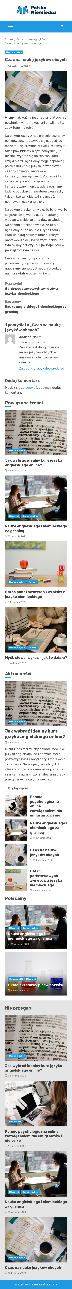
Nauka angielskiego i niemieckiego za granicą (36, 307)
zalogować (29, 388)
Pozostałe (15, 1121)
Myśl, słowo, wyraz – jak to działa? (36, 630)
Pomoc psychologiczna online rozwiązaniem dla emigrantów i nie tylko (16, 805)
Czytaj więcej (18, 788)
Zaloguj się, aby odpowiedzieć (41, 368)
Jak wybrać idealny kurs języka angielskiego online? (36, 432)
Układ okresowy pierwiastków (35, 985)
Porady (32, 582)
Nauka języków (14, 52)
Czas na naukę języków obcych (16, 855)
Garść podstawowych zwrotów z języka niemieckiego (31, 288)
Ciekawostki (16, 979)
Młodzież (14, 516)
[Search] (62, 26)
